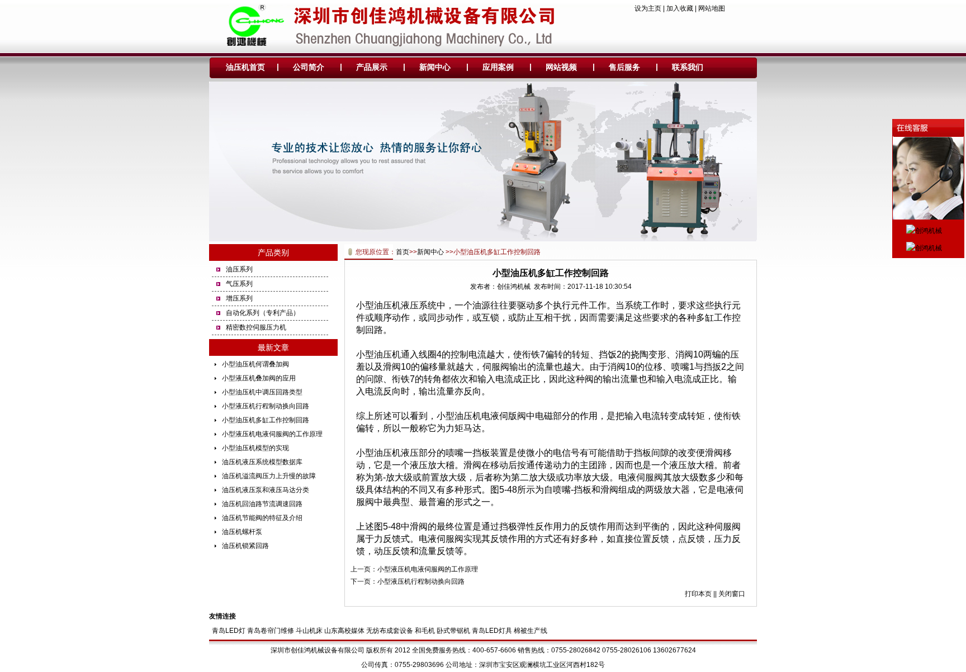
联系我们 (687, 67)
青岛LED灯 (228, 631)
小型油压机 (378, 354)
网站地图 (711, 8)
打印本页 (698, 594)
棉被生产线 (530, 631)
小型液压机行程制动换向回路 (265, 406)
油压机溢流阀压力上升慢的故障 (269, 476)
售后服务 (624, 67)
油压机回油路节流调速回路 (262, 504)
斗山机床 (309, 631)
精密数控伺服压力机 (256, 327)
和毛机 (425, 631)
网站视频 (561, 67)
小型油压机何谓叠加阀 (255, 364)
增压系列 (239, 298)
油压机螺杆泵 (242, 532)
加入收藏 (679, 8)
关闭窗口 (731, 594)
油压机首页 (245, 67)
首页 (402, 252)
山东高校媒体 (344, 631)
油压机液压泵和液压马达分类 (265, 490)
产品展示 (371, 67)
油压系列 (239, 269)
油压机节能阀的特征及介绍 (262, 518)
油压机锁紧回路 (245, 546)
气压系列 (239, 284)
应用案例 (498, 67)
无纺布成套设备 (389, 631)
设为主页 (647, 8)
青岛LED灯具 (492, 631)
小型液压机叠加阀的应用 (259, 378)
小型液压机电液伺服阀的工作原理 (272, 434)
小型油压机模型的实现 (255, 448)
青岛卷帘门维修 (270, 631)
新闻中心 (435, 67)
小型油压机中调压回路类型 (262, 392)
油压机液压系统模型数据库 (262, 462)
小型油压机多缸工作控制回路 (265, 420)
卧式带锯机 (453, 631)
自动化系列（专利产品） (263, 313)
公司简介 (308, 67)
